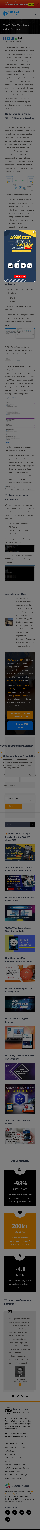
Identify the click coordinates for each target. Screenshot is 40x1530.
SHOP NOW (20, 276)
